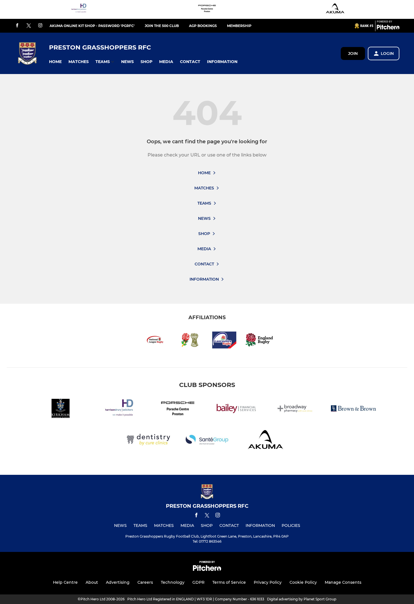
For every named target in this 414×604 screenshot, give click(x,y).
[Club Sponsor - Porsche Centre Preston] (207, 9)
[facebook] (17, 25)
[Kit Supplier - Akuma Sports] (335, 9)
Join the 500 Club (162, 26)
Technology (172, 582)
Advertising (118, 582)
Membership (239, 26)
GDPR (198, 582)
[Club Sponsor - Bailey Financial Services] (236, 409)
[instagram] (40, 25)
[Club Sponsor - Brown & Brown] (353, 409)
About (92, 582)
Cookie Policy (303, 582)
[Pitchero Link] (388, 28)
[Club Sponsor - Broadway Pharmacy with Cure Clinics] (294, 409)
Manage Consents (343, 582)
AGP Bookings (203, 26)
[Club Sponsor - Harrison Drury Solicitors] (79, 9)
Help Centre (65, 582)
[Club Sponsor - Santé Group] (207, 440)
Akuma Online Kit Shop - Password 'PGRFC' (92, 26)
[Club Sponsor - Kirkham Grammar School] (60, 409)
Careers (145, 582)
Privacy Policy (268, 582)
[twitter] (28, 26)
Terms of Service (229, 582)
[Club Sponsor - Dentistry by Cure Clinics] (148, 440)
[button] (55, 61)
